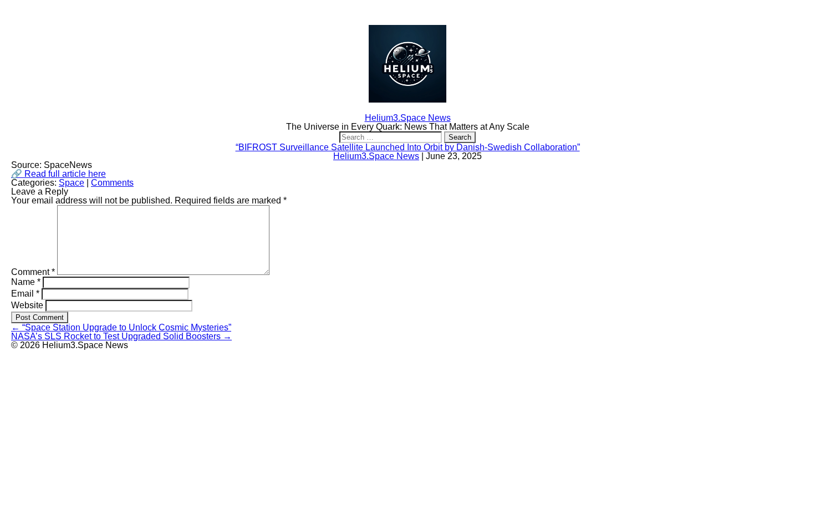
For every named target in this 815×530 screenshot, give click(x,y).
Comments (112, 182)
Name (25, 282)
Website (27, 305)
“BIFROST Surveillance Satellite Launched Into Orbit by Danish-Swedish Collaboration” (408, 147)
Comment (33, 272)
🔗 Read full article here (58, 174)
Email (25, 293)
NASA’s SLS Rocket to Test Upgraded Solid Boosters (121, 336)
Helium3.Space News (376, 156)
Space (71, 182)
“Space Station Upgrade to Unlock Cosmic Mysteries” (121, 327)
